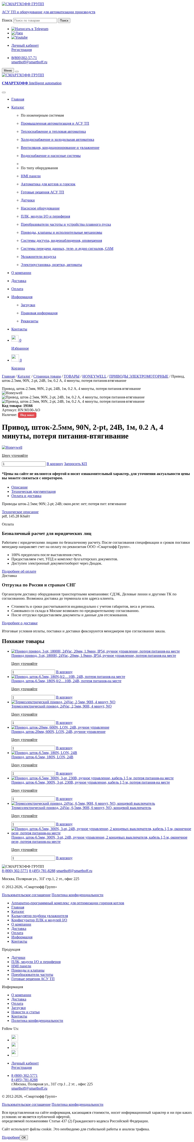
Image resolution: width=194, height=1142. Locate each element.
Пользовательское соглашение (26, 895)
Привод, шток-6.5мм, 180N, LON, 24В (42, 757)
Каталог (17, 107)
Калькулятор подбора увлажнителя (39, 916)
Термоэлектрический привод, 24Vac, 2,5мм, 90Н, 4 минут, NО (61, 706)
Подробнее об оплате (19, 571)
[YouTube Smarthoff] (14, 1055)
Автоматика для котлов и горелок (48, 184)
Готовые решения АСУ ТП (42, 192)
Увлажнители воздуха (38, 257)
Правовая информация (39, 313)
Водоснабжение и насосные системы (51, 156)
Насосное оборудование (40, 208)
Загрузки (28, 305)
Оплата (17, 289)
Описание (19, 487)
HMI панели (31, 176)
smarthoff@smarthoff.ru (29, 62)
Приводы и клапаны (27, 970)
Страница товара (47, 376)
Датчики (28, 200)
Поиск (7, 20)
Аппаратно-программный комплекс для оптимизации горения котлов (67, 903)
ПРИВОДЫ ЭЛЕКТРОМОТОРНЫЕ (138, 376)
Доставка (18, 281)
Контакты (19, 329)
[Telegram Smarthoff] (14, 1040)
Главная (17, 99)
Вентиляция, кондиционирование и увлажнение (60, 148)
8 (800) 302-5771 (15, 871)
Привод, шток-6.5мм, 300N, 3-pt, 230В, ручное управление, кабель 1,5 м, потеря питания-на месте (90, 782)
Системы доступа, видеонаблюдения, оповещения (61, 240)
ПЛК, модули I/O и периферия (45, 216)
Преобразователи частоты (32, 975)
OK (24, 1137)
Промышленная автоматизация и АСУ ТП (55, 123)
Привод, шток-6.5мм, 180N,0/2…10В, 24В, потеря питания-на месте (66, 681)
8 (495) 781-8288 (42, 871)
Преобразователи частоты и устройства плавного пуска (66, 224)
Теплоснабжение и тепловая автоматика (53, 131)
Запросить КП (75, 464)
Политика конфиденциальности (77, 895)
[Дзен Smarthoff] (14, 1048)
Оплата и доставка (26, 496)
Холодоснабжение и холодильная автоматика (57, 139)
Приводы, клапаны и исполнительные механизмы (61, 232)
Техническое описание (20, 512)
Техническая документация (33, 491)
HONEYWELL (94, 376)
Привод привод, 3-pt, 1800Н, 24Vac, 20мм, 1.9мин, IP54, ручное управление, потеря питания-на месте (93, 655)
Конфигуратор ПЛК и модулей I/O (39, 920)
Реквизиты (29, 321)
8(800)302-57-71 (24, 58)
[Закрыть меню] (17, 71)
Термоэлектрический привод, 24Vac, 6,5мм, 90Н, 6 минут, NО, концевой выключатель (81, 808)
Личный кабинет (25, 45)
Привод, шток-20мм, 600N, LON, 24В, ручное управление (58, 732)
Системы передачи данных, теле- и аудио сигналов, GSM (67, 249)
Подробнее (11, 1137)
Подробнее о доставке (20, 623)
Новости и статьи (25, 1012)
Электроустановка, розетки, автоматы (51, 265)
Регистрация (21, 50)
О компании (21, 273)
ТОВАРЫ (71, 376)
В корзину (55, 464)
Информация (21, 297)
